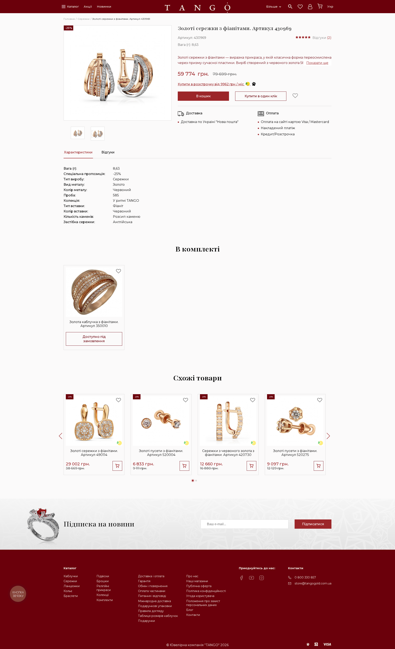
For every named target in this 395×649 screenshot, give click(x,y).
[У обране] (295, 96)
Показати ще (317, 63)
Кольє (68, 591)
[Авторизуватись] (310, 6)
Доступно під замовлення (94, 339)
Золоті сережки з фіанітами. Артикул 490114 (94, 453)
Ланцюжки (72, 586)
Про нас (192, 576)
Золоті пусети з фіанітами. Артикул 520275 (295, 453)
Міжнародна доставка (154, 601)
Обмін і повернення (152, 586)
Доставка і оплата (151, 576)
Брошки (102, 581)
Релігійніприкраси (103, 588)
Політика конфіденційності (206, 591)
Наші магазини (197, 581)
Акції (88, 6)
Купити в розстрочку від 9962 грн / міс (211, 84)
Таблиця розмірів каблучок (158, 616)
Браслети (71, 596)
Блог (189, 610)
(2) (329, 38)
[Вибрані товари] (300, 6)
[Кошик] (320, 6)
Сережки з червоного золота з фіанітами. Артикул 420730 (228, 453)
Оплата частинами (151, 591)
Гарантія (144, 581)
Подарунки (146, 621)
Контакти (193, 615)
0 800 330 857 (305, 577)
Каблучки (71, 576)
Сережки (70, 581)
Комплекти (104, 600)
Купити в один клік (261, 96)
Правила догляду (151, 611)
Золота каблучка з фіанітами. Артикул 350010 (94, 324)
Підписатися (313, 524)
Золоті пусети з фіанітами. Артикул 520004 (161, 453)
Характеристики (78, 152)
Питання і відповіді (152, 596)
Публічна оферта (198, 586)
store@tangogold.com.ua (313, 583)
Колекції (102, 595)
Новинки (104, 6)
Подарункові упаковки (155, 606)
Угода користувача (200, 596)
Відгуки (108, 152)
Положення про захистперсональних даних (203, 603)
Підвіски (102, 576)
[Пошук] (290, 6)
